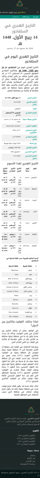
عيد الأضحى (30, 461)
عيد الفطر (31, 458)
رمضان (32, 455)
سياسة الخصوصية (27, 464)
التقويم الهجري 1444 (26, 435)
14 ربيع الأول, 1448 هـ (20, 68)
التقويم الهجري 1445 (26, 441)
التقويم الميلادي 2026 (26, 438)
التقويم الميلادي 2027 (26, 444)
